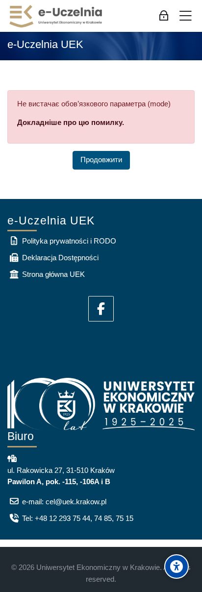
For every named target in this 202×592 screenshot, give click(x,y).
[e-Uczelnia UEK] (56, 16)
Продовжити (101, 159)
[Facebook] (101, 308)
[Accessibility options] (176, 566)
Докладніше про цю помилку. (70, 122)
